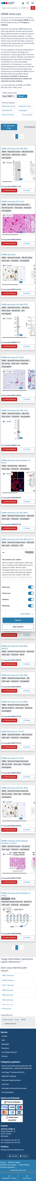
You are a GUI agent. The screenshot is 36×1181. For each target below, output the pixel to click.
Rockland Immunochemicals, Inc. (12, 1150)
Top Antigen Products (9, 1052)
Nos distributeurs (8, 1092)
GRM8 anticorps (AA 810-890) (14, 702)
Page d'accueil (7, 1020)
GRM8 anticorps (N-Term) (12, 201)
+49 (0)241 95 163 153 (11, 1140)
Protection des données (8, 1165)
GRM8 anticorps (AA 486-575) (14, 304)
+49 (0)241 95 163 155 (12, 1143)
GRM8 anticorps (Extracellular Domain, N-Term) (14, 842)
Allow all (18, 620)
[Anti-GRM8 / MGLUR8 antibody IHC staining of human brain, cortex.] (17, 223)
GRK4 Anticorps (7, 1000)
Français (14, 1156)
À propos (3, 1162)
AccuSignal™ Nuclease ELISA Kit (13, 1072)
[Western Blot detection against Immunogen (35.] (17, 326)
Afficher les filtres (10, 127)
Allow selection (18, 627)
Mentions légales (14, 1162)
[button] (32, 171)
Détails (27, 190)
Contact (4, 1036)
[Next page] (22, 136)
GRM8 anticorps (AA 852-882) (14, 512)
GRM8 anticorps (8, 254)
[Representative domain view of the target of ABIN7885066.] (17, 917)
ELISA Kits (5, 1084)
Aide (3, 1040)
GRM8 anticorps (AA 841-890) (14, 788)
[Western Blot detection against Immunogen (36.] (17, 429)
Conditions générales (7, 1167)
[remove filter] (14, 96)
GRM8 (23, 1020)
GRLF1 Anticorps (8, 985)
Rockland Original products (11, 1080)
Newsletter (5, 1044)
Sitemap (5, 1056)
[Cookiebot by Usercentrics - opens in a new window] (25, 552)
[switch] (31, 593)
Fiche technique (10, 190)
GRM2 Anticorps (8, 980)
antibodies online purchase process (14, 1088)
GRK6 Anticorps (7, 990)
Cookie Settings (24, 1165)
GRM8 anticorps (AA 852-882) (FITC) (17, 539)
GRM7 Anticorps (8, 975)
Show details (25, 614)
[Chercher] (33, 8)
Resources (5, 1048)
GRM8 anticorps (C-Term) (12, 357)
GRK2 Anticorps (7, 1005)
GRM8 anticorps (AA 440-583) (14, 148)
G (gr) (17, 1020)
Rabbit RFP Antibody (9, 1076)
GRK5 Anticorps (7, 995)
